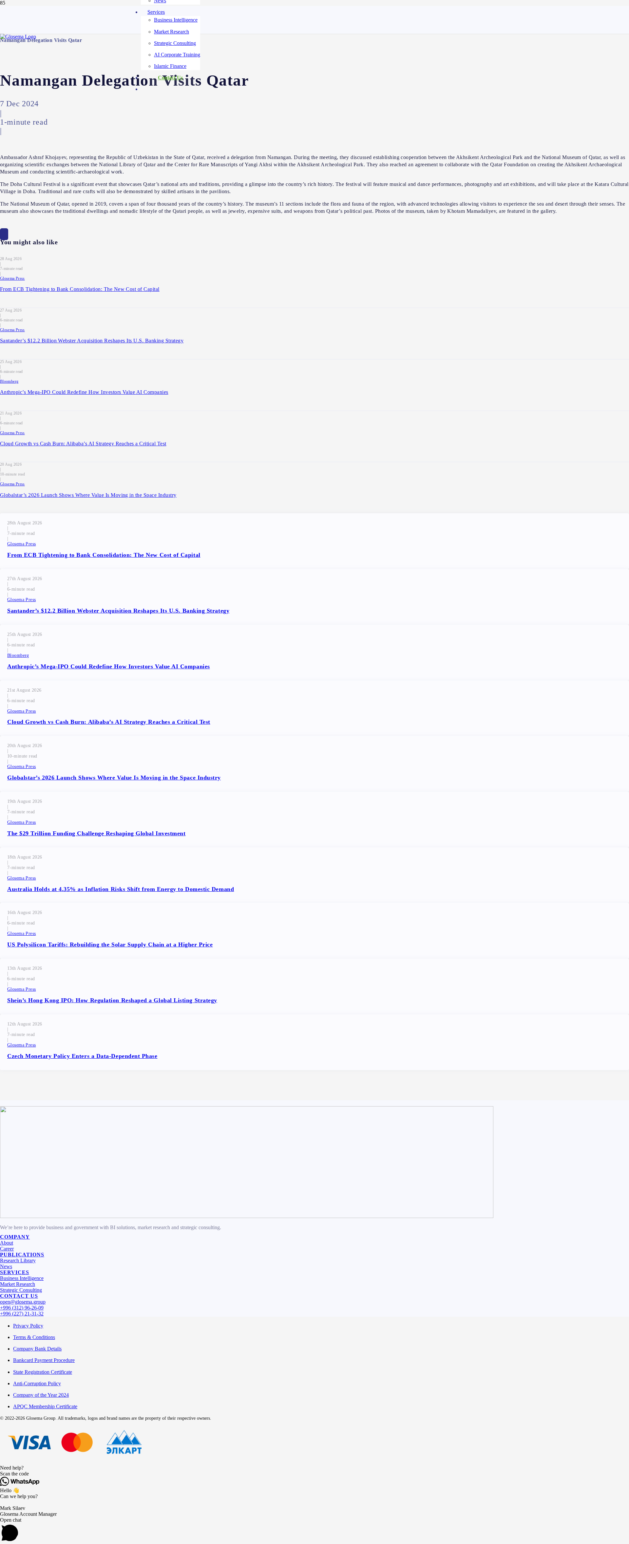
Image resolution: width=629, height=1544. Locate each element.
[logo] (18, 36)
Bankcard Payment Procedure (44, 1360)
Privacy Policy (28, 1326)
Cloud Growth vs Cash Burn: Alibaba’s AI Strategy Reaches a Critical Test (83, 443)
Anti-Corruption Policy (37, 1383)
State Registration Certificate (42, 1372)
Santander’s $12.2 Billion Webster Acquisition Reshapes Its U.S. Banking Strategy (91, 340)
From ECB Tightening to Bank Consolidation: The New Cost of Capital (80, 289)
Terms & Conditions (34, 1337)
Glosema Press (12, 278)
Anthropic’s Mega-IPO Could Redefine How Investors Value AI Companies (84, 392)
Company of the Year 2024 (41, 1395)
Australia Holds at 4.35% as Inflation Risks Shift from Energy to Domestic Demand (120, 889)
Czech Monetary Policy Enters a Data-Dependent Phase (82, 1056)
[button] (314, 1468)
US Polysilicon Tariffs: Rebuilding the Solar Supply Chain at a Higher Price (110, 944)
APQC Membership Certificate (45, 1406)
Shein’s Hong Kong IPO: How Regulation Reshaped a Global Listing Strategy (112, 1000)
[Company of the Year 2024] (246, 1216)
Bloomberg (9, 381)
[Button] (4, 234)
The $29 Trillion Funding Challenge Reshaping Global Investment (96, 833)
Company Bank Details (37, 1348)
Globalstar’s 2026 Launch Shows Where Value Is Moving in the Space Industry (88, 495)
